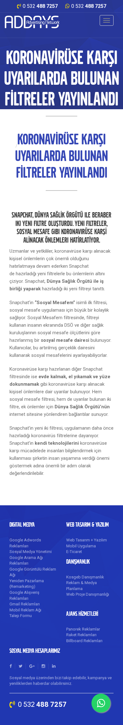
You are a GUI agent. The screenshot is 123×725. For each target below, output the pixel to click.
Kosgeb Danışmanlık (85, 577)
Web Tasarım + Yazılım (86, 540)
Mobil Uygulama (81, 546)
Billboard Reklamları (84, 640)
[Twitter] (20, 666)
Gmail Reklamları (24, 604)
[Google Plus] (32, 666)
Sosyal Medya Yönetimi (30, 551)
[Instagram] (43, 666)
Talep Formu (20, 615)
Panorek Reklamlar (83, 629)
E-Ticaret (74, 551)
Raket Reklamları (81, 634)
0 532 (40, 6)
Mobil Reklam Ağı (25, 610)
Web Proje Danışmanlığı (87, 594)
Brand (32, 22)
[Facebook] (10, 666)
